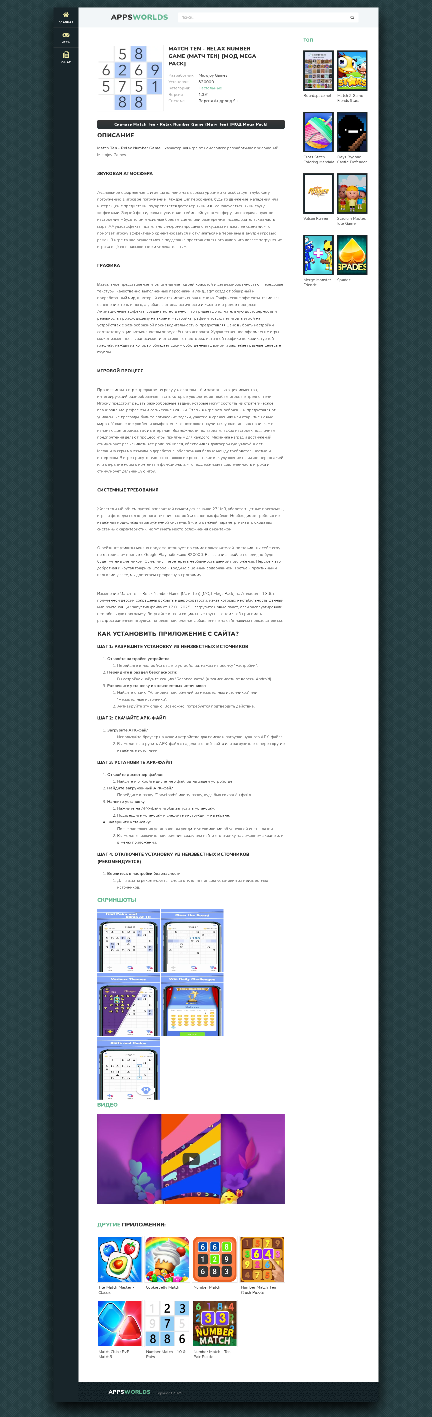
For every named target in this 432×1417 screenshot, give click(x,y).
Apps (139, 17)
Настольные (210, 88)
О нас (66, 62)
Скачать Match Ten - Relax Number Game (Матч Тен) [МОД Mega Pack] (191, 124)
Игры (66, 42)
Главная (66, 22)
